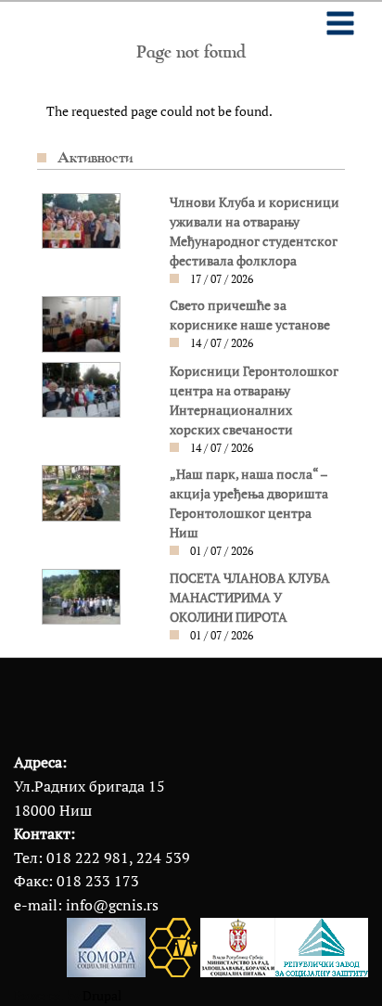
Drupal (102, 995)
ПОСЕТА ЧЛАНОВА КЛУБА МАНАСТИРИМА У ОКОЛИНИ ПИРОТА (250, 598)
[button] (81, 220)
